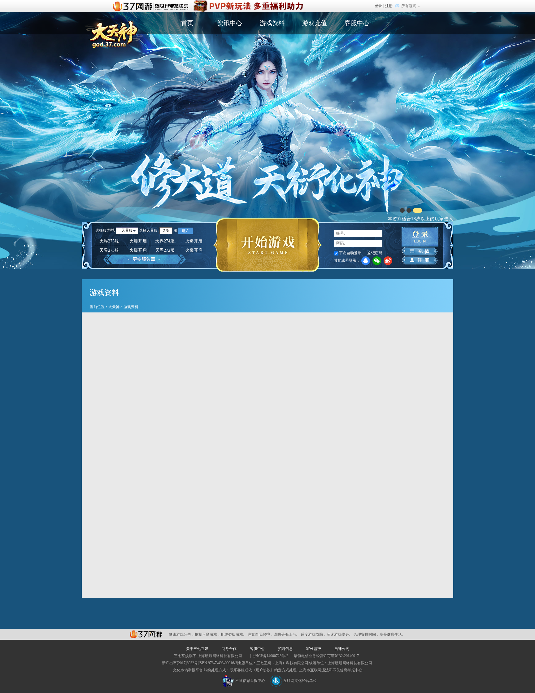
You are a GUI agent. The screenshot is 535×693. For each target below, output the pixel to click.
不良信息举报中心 (250, 680)
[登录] (420, 236)
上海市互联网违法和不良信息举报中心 (330, 670)
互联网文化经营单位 (300, 680)
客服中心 (357, 23)
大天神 (114, 307)
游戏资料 (272, 23)
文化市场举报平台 (188, 670)
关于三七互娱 (197, 649)
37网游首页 (152, 6)
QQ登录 (365, 260)
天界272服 (178, 250)
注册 (389, 6)
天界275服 (123, 241)
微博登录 (388, 260)
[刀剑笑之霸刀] (247, 3)
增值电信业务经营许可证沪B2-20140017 (326, 656)
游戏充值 (314, 23)
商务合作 (229, 649)
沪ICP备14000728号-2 (270, 656)
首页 (187, 23)
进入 (185, 231)
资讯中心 (229, 23)
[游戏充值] (420, 251)
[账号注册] (420, 260)
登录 (378, 6)
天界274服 (178, 241)
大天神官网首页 (114, 32)
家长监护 (313, 649)
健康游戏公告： (182, 634)
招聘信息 (285, 649)
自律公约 (341, 649)
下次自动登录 (350, 253)
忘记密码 (375, 253)
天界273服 (123, 250)
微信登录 (376, 260)
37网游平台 (146, 634)
